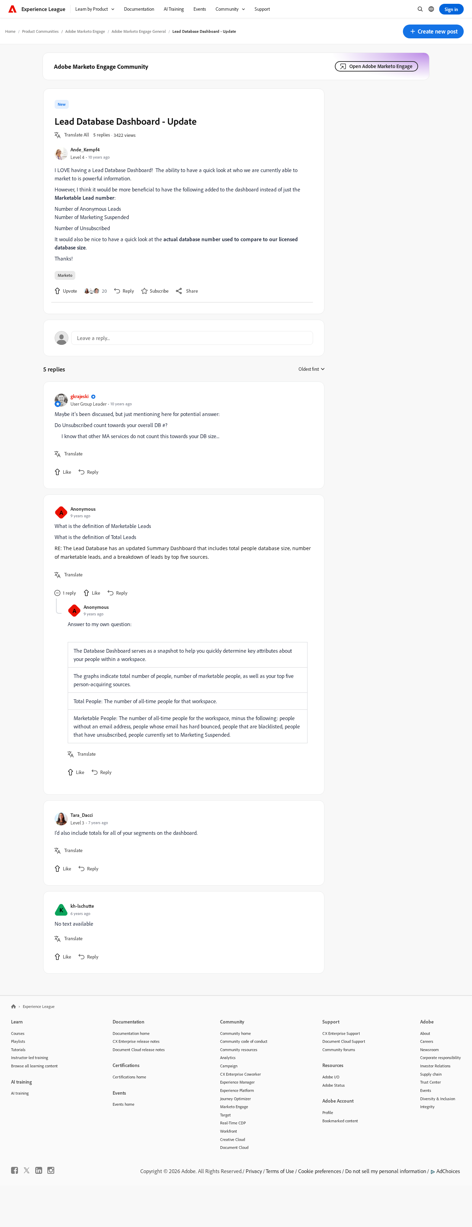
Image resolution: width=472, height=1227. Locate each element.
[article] (182, 435)
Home (10, 31)
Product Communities (40, 31)
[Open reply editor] (184, 338)
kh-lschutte (82, 906)
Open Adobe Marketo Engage (381, 66)
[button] (433, 31)
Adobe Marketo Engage (85, 31)
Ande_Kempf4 (85, 149)
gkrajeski (79, 396)
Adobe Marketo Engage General (139, 31)
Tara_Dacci (81, 815)
